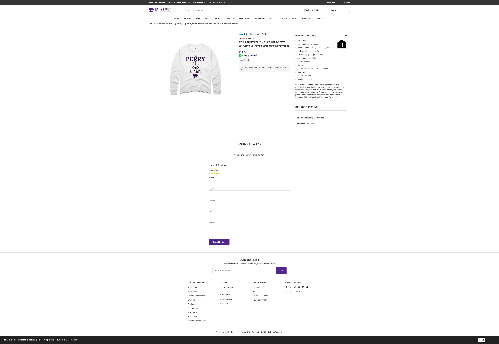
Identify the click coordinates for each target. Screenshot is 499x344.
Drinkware (260, 18)
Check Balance (226, 299)
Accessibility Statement (197, 321)
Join (281, 271)
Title (210, 211)
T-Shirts (230, 18)
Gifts (272, 18)
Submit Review (219, 242)
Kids (198, 18)
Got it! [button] (481, 340)
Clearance (307, 18)
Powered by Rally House (262, 300)
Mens (176, 18)
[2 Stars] (212, 173)
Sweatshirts (244, 18)
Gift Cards (224, 304)
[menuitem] (283, 18)
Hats (207, 18)
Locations (346, 3)
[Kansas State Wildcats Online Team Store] (160, 10)
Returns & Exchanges (196, 296)
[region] (321, 70)
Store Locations (226, 287)
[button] (313, 10)
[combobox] (214, 10)
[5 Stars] (219, 173)
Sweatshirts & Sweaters (310, 118)
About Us (256, 287)
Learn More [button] (72, 340)
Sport (294, 18)
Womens (187, 18)
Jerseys (217, 18)
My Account (193, 292)
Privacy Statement (222, 332)
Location (212, 200)
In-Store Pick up (194, 308)
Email (210, 189)
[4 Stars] (217, 173)
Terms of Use (235, 332)
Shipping (191, 300)
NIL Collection (306, 123)
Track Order (330, 3)
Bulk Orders (192, 317)
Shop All (321, 18)
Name (211, 178)
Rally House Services (261, 296)
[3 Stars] (215, 173)
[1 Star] (210, 173)
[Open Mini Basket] (348, 10)
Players (283, 18)
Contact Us (192, 304)
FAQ (254, 292)
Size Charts (192, 312)
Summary (212, 222)
